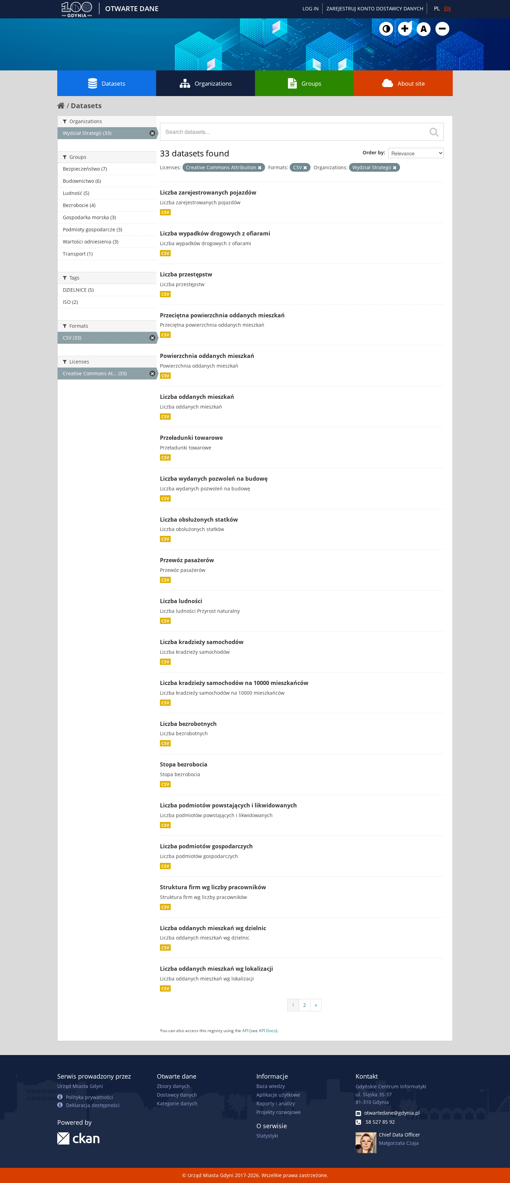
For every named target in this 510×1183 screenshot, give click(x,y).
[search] (434, 132)
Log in (311, 8)
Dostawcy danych (177, 1094)
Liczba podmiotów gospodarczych (206, 846)
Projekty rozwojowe (278, 1112)
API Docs (267, 1030)
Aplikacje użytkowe (278, 1094)
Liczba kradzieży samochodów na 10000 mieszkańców (234, 683)
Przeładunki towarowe (191, 438)
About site (411, 83)
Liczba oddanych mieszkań (197, 397)
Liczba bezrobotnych (188, 724)
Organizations (213, 83)
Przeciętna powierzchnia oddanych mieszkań (222, 315)
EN (447, 8)
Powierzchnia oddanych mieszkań (207, 356)
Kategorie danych (177, 1103)
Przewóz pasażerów (187, 560)
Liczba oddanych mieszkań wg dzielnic (213, 928)
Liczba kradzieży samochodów (202, 642)
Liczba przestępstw (186, 274)
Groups (311, 83)
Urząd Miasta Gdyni (80, 1086)
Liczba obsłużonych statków (199, 519)
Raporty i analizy (275, 1103)
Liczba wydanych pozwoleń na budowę (213, 478)
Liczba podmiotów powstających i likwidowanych (228, 805)
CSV (165, 212)
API (245, 1030)
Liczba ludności (181, 601)
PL (437, 8)
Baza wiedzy (270, 1086)
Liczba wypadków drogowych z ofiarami (215, 233)
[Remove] (260, 167)
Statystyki (267, 1135)
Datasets (113, 83)
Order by (373, 152)
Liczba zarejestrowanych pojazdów (208, 192)
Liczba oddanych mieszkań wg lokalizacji (216, 968)
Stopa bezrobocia (183, 764)
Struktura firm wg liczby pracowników (213, 887)
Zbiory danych (173, 1086)
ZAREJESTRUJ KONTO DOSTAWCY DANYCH (374, 8)
